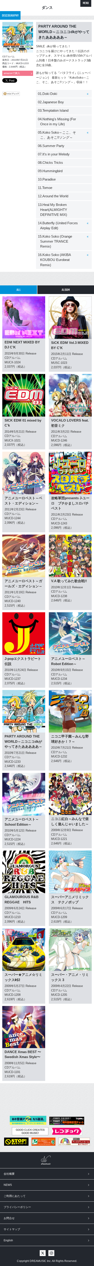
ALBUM (66, 290)
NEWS (8, 1184)
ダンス (47, 8)
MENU (86, 3)
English (8, 1240)
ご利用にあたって (15, 1196)
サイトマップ (12, 1229)
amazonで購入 (12, 73)
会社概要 (9, 1173)
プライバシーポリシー (17, 1207)
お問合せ (9, 1218)
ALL (18, 290)
